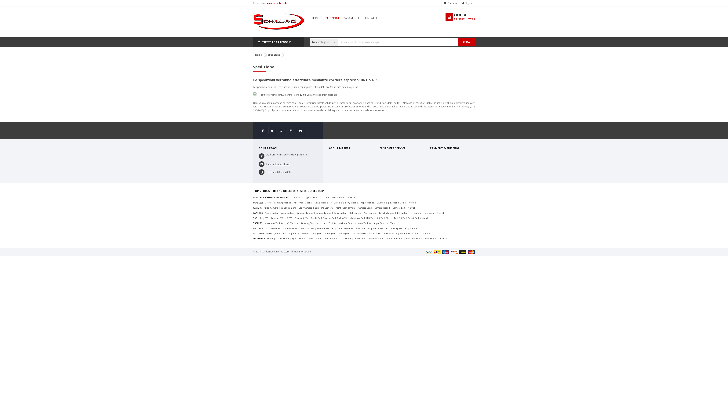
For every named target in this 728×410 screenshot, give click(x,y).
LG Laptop (402, 212)
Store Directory (312, 191)
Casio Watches (307, 228)
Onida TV (315, 218)
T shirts (286, 233)
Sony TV (264, 218)
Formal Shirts (390, 233)
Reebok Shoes (376, 238)
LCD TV (379, 218)
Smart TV (412, 218)
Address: (271, 154)
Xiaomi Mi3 (296, 197)
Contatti (370, 18)
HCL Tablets (292, 223)
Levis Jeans (316, 233)
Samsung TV (277, 218)
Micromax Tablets (274, 223)
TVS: (255, 218)
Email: (269, 164)
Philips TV (342, 218)
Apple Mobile (367, 202)
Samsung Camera (324, 207)
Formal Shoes (315, 238)
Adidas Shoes (331, 238)
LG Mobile (382, 202)
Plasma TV (391, 218)
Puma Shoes (360, 238)
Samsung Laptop (305, 212)
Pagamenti (351, 18)
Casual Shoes (282, 238)
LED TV (369, 218)
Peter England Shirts (410, 233)
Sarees (305, 233)
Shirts (269, 233)
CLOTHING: (258, 233)
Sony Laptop (340, 212)
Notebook (429, 212)
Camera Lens (365, 207)
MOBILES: (258, 202)
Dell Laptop (355, 212)
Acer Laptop (287, 212)
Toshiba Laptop (386, 212)
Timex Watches (345, 228)
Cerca (466, 42)
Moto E (267, 202)
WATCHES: (258, 228)
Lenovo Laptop (323, 212)
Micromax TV (356, 218)
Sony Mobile (351, 202)
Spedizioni (331, 18)
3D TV (402, 218)
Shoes (270, 238)
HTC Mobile (336, 202)
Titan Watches (290, 228)
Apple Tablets (381, 223)
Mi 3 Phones (338, 197)
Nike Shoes (430, 238)
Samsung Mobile (282, 202)
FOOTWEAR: (259, 238)
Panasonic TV (301, 218)
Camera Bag (399, 207)
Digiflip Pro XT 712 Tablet (316, 197)
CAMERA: (257, 207)
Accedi (283, 3)
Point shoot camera (345, 207)
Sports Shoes (298, 238)
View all (351, 197)
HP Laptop (415, 212)
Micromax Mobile (303, 202)
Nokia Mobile (321, 202)
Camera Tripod (382, 207)
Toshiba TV (328, 218)
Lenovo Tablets (328, 223)
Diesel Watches (380, 228)
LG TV (289, 218)
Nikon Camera (271, 207)
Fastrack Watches (325, 228)
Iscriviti (271, 3)
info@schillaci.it (281, 164)
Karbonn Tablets (347, 223)
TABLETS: (258, 223)
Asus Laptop (370, 212)
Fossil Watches (363, 228)
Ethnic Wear (375, 233)
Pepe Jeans (345, 233)
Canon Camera (288, 207)
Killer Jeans (331, 233)
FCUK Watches (272, 228)
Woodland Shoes (395, 238)
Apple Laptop (271, 212)
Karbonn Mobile (398, 202)
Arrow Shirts (359, 233)
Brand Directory (285, 191)
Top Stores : (262, 191)
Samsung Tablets (309, 223)
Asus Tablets (364, 223)
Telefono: (271, 172)
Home (316, 18)
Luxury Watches (399, 228)
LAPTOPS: (258, 212)
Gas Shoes (346, 238)
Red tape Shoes (414, 238)
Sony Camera (305, 207)
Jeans (277, 233)
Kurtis (296, 233)
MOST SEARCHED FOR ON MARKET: (271, 197)
